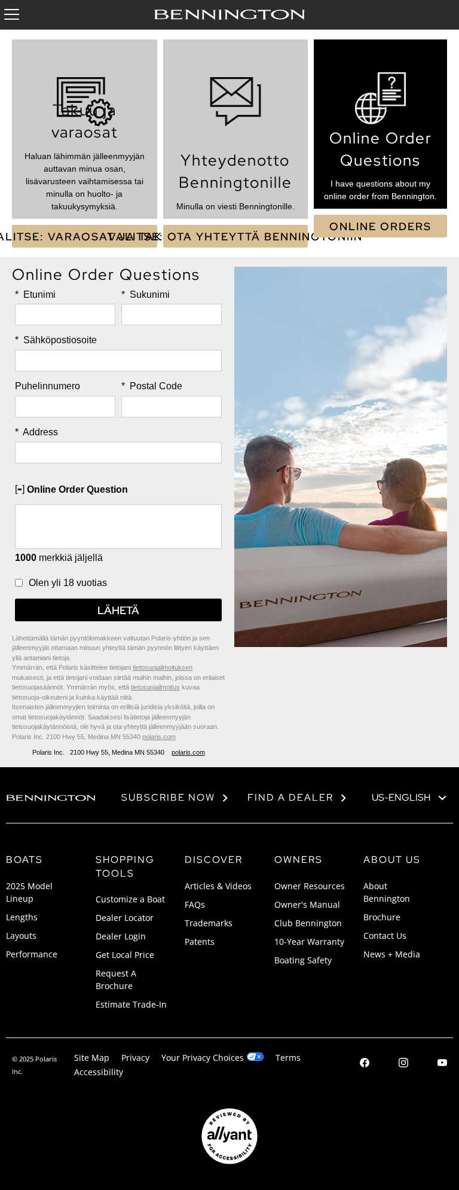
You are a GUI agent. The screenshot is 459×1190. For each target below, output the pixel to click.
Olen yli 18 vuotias (68, 583)
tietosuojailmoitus (155, 687)
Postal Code (151, 386)
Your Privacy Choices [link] (202, 1057)
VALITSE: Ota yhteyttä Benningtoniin (235, 236)
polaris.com (159, 736)
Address (36, 432)
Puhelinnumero (47, 386)
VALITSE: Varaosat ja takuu (84, 236)
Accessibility (98, 1072)
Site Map (91, 1057)
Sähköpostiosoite (56, 340)
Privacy (135, 1057)
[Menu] (11, 14)
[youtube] (442, 1064)
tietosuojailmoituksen (162, 667)
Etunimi (35, 294)
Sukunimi (145, 294)
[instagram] (403, 1064)
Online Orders (380, 226)
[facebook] (364, 1064)
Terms (288, 1057)
